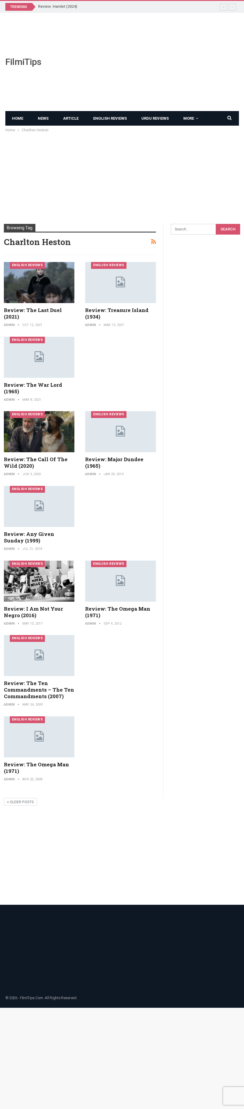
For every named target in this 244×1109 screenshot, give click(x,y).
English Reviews (110, 118)
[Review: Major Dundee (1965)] (120, 431)
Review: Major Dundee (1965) (114, 462)
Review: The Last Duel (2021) (33, 313)
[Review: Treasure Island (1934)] (120, 282)
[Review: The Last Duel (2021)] (39, 282)
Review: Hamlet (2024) (57, 6)
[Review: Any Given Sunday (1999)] (39, 506)
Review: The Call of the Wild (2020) (36, 462)
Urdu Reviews (155, 118)
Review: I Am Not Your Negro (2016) (33, 612)
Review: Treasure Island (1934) (116, 313)
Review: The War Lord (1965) (33, 388)
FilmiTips (23, 62)
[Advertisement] (163, 62)
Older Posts (21, 802)
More (188, 118)
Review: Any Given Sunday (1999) (29, 537)
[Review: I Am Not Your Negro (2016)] (39, 581)
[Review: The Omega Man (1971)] (120, 581)
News (43, 118)
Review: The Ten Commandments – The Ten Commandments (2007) (39, 690)
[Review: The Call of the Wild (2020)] (39, 431)
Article (71, 118)
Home (17, 118)
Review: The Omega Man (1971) (117, 612)
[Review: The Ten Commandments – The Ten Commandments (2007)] (39, 655)
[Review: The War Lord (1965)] (39, 357)
